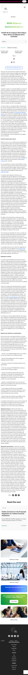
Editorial (13, 16)
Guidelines (14, 660)
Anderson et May (5, 172)
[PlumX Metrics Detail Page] (14, 59)
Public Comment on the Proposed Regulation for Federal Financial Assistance (14, 513)
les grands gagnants (13, 297)
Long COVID (14, 665)
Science (14, 669)
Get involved (14, 601)
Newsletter (14, 648)
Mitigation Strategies (12, 47)
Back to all (5, 12)
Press (14, 650)
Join (14, 655)
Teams (14, 646)
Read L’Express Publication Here (14, 67)
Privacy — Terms (14, 640)
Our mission (14, 644)
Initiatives (14, 658)
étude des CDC (21, 248)
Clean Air (14, 667)
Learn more (4, 525)
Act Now (14, 657)
